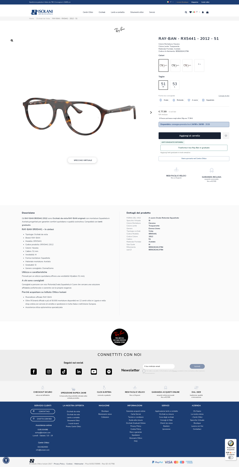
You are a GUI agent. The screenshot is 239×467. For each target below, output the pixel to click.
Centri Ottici (43, 442)
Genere (129, 228)
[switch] (230, 457)
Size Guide (131, 244)
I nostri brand (73, 423)
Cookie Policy (136, 429)
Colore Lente (132, 226)
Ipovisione (166, 429)
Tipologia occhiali (133, 231)
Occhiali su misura (166, 414)
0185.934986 (43, 429)
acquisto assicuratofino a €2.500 (212, 180)
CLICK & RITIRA (104, 392)
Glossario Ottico (135, 438)
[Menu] (235, 440)
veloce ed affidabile (43, 395)
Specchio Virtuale (134, 220)
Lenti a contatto (73, 417)
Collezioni (105, 417)
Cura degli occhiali (166, 417)
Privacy (174, 371)
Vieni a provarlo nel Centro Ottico (194, 158)
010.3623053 (43, 447)
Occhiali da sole (73, 414)
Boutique (105, 411)
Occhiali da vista (73, 411)
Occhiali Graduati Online (136, 423)
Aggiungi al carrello (189, 135)
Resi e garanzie (136, 432)
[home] (41, 12)
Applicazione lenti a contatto (166, 411)
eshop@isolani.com (42, 432)
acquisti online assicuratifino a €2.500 (165, 396)
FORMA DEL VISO (134, 218)
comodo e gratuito (104, 395)
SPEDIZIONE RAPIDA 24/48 (73, 392)
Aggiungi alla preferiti (226, 135)
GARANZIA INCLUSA (211, 177)
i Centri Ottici (197, 417)
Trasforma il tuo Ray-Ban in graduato (194, 148)
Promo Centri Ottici (73, 426)
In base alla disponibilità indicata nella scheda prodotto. (73, 397)
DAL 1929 (196, 392)
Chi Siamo (197, 411)
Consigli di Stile (166, 420)
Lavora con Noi (197, 426)
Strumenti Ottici (73, 420)
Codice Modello (133, 234)
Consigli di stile (224, 96)
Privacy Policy (135, 426)
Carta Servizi (136, 414)
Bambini (166, 426)
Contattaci (197, 429)
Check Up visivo (166, 423)
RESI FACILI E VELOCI (176, 175)
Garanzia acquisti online (135, 411)
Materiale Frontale (134, 242)
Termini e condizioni (136, 417)
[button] (170, 2)
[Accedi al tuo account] (202, 12)
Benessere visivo (105, 414)
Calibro (129, 239)
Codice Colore (132, 236)
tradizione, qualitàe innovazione (196, 396)
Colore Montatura (134, 223)
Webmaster (79, 464)
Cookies (69, 464)
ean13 (129, 250)
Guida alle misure (136, 420)
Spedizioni (136, 435)
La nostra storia (197, 414)
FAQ (135, 441)
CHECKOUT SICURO (42, 392)
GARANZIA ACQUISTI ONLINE (165, 392)
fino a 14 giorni (176, 178)
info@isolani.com (42, 450)
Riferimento (131, 247)
